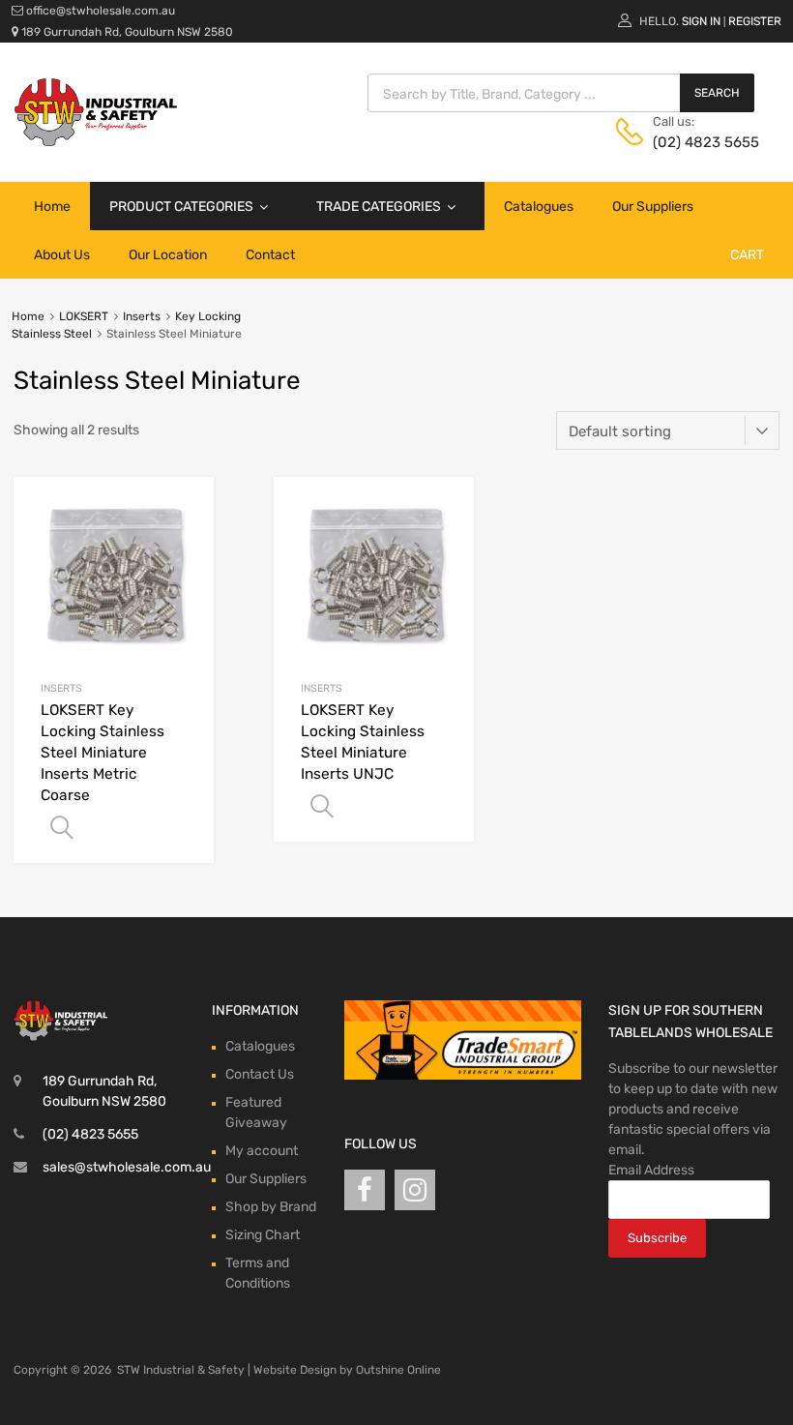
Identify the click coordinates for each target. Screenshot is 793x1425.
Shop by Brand (270, 1207)
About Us (62, 255)
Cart (747, 255)
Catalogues (538, 206)
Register (754, 21)
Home (52, 206)
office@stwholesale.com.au (100, 10)
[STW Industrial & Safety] (96, 141)
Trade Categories (378, 206)
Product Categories (181, 206)
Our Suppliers (652, 206)
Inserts (142, 316)
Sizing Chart (262, 1235)
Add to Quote (61, 828)
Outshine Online (398, 1370)
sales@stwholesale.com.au (127, 1167)
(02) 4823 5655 (700, 142)
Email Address (651, 1170)
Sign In (701, 21)
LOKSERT (83, 316)
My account (261, 1151)
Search (717, 93)
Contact (270, 255)
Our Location (168, 255)
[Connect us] (364, 1190)
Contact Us (259, 1074)
